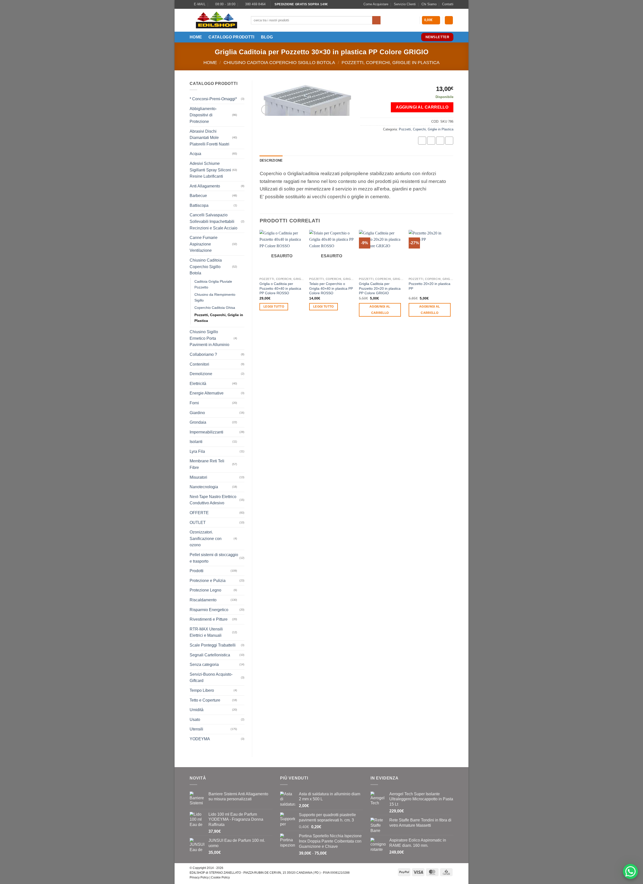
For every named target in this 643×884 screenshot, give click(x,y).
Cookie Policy (220, 877)
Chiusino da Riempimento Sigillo (214, 297)
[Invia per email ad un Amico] (440, 140)
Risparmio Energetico (209, 610)
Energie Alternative (207, 393)
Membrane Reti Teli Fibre (207, 464)
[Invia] (376, 20)
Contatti (447, 4)
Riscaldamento (203, 600)
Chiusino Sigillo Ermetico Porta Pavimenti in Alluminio (209, 338)
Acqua (195, 154)
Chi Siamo (429, 4)
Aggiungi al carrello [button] (379, 309)
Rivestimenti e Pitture (209, 619)
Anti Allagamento (205, 186)
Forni (194, 403)
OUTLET (198, 522)
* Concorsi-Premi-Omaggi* (213, 99)
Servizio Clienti (405, 4)
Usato (195, 719)
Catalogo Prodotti (231, 37)
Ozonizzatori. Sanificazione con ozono (206, 538)
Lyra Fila (197, 451)
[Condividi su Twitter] (431, 140)
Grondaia (198, 422)
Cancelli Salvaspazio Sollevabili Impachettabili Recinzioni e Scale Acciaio (213, 221)
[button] (431, 20)
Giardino (197, 413)
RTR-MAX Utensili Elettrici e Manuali (206, 632)
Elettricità (198, 383)
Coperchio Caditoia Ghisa (214, 308)
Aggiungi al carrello (422, 107)
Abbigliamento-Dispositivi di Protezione (203, 115)
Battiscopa (199, 205)
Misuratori (198, 477)
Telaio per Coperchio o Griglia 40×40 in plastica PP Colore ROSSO (331, 288)
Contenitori (199, 364)
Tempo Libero (202, 690)
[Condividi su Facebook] (422, 140)
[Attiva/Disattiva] (241, 115)
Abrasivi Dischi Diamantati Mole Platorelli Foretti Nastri (209, 137)
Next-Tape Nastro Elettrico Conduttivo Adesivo (213, 500)
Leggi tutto (273, 306)
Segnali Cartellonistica (210, 655)
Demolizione (201, 374)
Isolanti (196, 441)
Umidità (196, 710)
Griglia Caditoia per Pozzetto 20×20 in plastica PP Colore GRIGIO (380, 288)
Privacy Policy (199, 877)
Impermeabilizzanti (206, 432)
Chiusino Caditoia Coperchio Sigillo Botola (279, 62)
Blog (267, 37)
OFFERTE (199, 513)
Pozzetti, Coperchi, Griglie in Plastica (391, 62)
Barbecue (198, 195)
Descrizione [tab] (271, 160)
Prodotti (196, 571)
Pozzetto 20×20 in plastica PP (429, 286)
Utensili (196, 729)
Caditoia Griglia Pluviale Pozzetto (213, 284)
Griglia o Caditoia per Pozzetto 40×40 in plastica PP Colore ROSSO (280, 288)
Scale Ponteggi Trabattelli (213, 645)
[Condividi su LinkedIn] (449, 140)
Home (196, 37)
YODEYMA (200, 739)
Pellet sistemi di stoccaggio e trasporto (214, 558)
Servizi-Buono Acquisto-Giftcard (211, 677)
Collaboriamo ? (203, 354)
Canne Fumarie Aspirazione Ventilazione (204, 244)
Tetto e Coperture (205, 700)
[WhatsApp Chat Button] (630, 871)
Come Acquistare (375, 4)
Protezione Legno (205, 590)
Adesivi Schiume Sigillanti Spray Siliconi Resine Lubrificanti (210, 169)
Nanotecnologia (204, 487)
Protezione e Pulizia (208, 580)
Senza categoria (204, 664)
